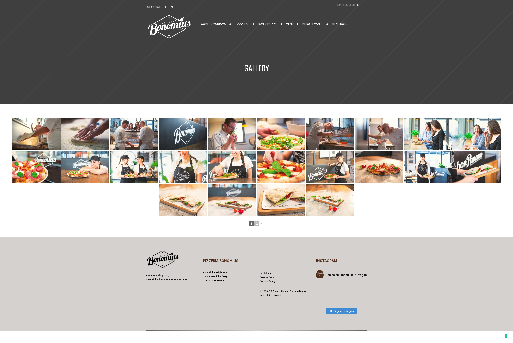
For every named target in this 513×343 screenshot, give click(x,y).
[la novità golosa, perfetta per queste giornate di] (341, 300)
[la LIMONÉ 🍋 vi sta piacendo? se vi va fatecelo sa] (359, 289)
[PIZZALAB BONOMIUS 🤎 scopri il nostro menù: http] (359, 300)
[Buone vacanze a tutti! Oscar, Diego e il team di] (324, 289)
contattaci (265, 273)
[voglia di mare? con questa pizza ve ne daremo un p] (341, 289)
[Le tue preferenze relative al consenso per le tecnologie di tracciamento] (506, 336)
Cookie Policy (267, 281)
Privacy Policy (268, 277)
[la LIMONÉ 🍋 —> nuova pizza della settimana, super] (324, 300)
